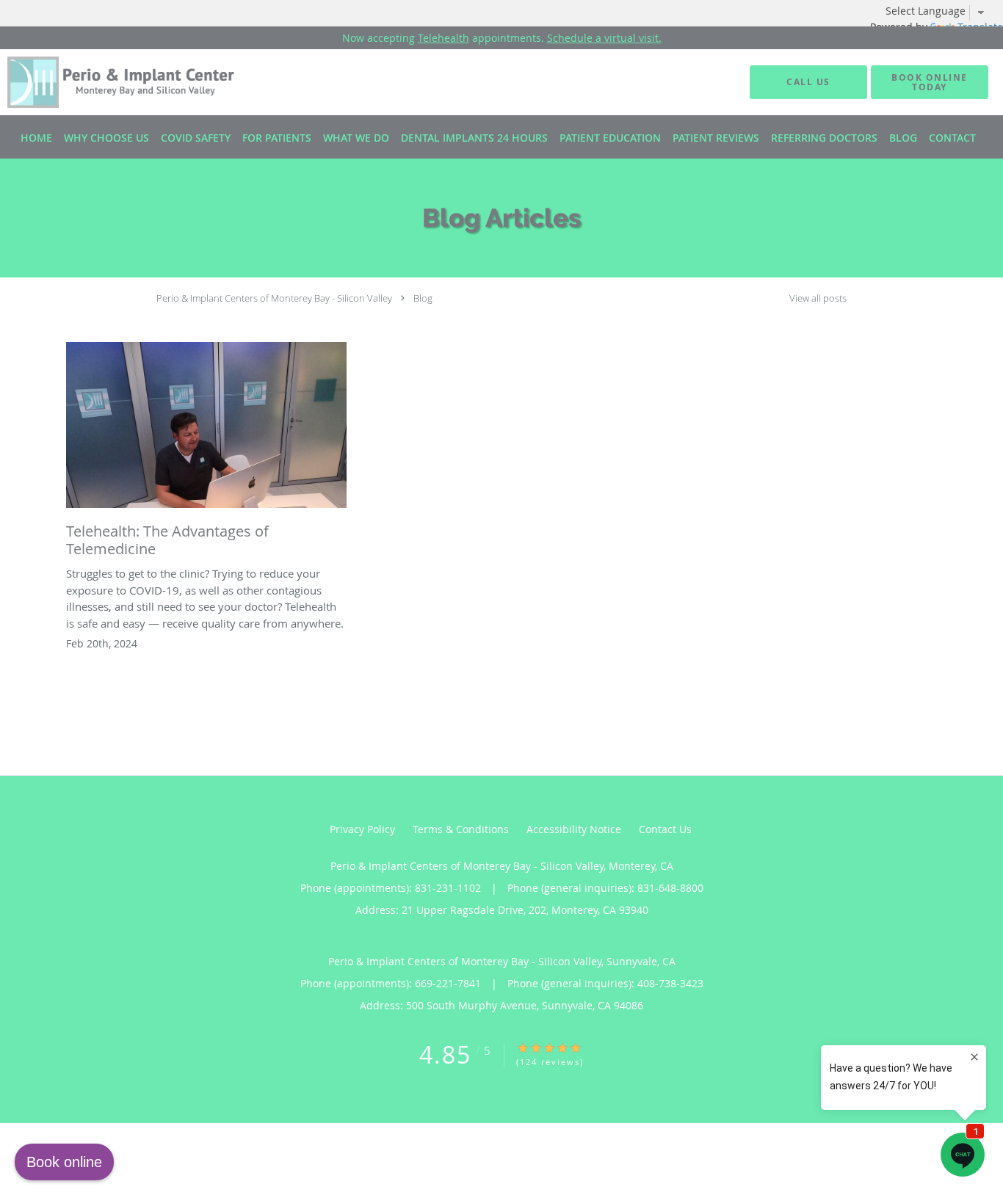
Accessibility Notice (573, 829)
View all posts (818, 298)
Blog (422, 298)
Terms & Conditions (461, 829)
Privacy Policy (362, 829)
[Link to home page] (108, 82)
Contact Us (665, 829)
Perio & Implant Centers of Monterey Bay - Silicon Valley (274, 298)
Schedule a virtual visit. (604, 38)
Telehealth (443, 38)
